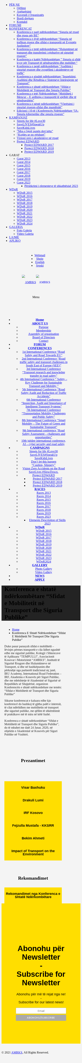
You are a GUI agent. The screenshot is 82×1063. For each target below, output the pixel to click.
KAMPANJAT (18, 117)
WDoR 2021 (24, 213)
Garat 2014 (23, 162)
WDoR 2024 (24, 223)
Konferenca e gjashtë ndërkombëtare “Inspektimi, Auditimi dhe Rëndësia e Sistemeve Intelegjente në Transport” (47, 80)
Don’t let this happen (43, 461)
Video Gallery (43, 572)
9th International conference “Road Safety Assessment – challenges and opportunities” (43, 434)
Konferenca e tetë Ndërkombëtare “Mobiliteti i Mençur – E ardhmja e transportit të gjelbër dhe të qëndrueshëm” (46, 97)
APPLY (40, 579)
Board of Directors (43, 337)
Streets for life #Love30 (31, 121)
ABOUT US (40, 323)
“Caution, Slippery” (43, 465)
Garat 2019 (23, 179)
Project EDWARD (28, 141)
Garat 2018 (23, 175)
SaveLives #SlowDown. (43, 471)
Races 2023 (44, 516)
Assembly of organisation (43, 334)
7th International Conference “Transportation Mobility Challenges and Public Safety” (44, 413)
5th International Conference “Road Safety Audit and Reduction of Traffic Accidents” (43, 393)
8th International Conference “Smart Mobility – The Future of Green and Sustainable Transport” (43, 424)
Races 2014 (44, 496)
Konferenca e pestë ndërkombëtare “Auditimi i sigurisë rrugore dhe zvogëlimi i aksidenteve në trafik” (45, 70)
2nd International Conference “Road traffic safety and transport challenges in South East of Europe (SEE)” (44, 362)
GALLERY (39, 565)
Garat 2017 (23, 172)
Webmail (40, 255)
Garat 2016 (23, 168)
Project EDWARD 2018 (39, 148)
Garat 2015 (23, 165)
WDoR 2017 (24, 199)
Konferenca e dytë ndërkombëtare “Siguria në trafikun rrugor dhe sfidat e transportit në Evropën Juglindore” (46, 42)
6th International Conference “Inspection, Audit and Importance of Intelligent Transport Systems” (43, 403)
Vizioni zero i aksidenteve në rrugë (38, 138)
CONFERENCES (40, 348)
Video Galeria (25, 233)
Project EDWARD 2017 (39, 144)
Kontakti (22, 21)
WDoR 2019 (24, 206)
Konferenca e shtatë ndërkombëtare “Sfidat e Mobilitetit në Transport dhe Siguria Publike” (44, 88)
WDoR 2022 (24, 216)
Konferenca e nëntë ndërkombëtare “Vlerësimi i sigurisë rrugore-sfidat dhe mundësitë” (45, 105)
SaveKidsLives (26, 127)
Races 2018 (44, 509)
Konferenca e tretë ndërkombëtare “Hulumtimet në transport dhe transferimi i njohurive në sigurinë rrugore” (47, 52)
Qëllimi (21, 8)
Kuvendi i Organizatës (30, 15)
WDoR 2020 (24, 209)
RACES (40, 489)
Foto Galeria (24, 230)
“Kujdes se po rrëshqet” (31, 134)
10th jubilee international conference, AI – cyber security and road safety (43, 442)
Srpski (40, 265)
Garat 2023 (23, 182)
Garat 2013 (23, 158)
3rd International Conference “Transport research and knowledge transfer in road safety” (43, 372)
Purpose (43, 327)
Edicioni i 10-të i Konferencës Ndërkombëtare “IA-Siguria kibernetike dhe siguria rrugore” (48, 112)
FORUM (40, 344)
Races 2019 (44, 513)
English (39, 262)
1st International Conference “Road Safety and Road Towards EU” (43, 353)
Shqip (39, 258)
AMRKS (16, 1052)
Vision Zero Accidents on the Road (44, 468)
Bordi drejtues (25, 18)
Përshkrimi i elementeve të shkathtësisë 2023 (51, 186)
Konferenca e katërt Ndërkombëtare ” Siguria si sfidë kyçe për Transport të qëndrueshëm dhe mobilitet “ (48, 61)
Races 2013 (44, 492)
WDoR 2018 (24, 203)
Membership (43, 330)
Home (40, 319)
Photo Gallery (43, 568)
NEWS (39, 576)
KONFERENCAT (20, 28)
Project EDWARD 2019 (39, 151)
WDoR (13, 189)
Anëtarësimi (24, 11)
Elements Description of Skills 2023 (47, 521)
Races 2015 (44, 499)
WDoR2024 (43, 561)
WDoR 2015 (24, 192)
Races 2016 (44, 503)
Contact (43, 340)
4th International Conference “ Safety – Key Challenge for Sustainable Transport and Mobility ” (43, 383)
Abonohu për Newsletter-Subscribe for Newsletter (41, 965)
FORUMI (15, 25)
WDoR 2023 (24, 220)
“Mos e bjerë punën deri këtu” (35, 131)
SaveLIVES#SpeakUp (30, 124)
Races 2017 (44, 506)
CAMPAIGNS (40, 448)
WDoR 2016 (24, 196)
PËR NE (14, 4)
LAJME (14, 237)
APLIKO (15, 240)
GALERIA (16, 227)
